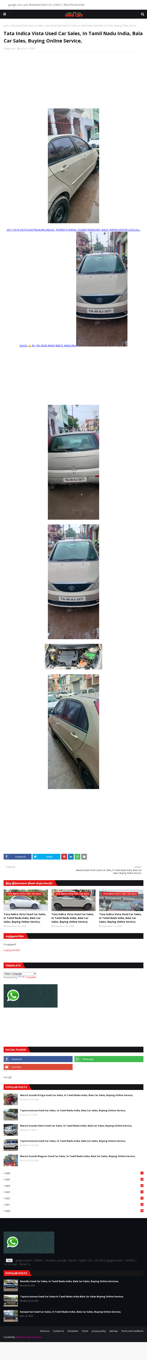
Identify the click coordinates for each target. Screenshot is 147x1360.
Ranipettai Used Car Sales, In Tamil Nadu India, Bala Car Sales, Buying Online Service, (70, 1311)
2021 (74, 1204)
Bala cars (10, 48)
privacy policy (99, 1331)
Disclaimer (73, 1331)
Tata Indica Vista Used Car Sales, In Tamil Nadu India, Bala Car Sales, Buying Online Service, (25, 917)
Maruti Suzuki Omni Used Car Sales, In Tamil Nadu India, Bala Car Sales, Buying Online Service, (76, 1125)
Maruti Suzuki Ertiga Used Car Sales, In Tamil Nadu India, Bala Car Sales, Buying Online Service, (76, 1095)
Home (85, 1331)
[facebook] (38, 1059)
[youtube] (38, 1067)
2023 (74, 1192)
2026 (74, 1173)
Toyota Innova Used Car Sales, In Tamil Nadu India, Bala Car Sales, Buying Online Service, (73, 1110)
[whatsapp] (108, 1059)
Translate (30, 977)
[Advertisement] (73, 81)
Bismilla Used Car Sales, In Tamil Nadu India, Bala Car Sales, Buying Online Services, (69, 1281)
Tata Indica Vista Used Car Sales (27, 25)
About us (44, 1331)
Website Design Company (28, 1337)
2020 (74, 1210)
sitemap (113, 1331)
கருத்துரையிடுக (12, 950)
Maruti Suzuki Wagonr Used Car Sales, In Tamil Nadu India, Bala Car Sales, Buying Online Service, (78, 1156)
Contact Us (58, 1331)
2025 (74, 1179)
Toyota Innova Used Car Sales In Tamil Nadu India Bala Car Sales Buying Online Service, (72, 1296)
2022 (74, 1198)
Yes (9, 1260)
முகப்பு (6, 25)
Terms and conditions (132, 1331)
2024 (74, 1185)
